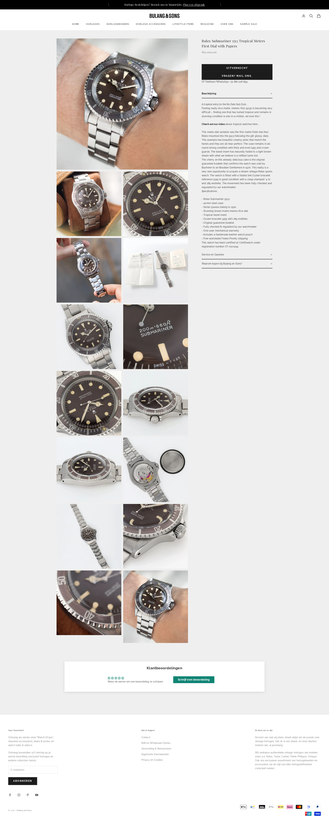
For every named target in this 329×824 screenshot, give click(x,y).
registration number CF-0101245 (220, 246)
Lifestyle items (183, 24)
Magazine (207, 24)
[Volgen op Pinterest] (27, 795)
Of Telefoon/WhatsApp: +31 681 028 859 (224, 81)
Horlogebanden (118, 24)
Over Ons (227, 24)
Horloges (93, 24)
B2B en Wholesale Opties (155, 743)
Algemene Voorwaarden (155, 754)
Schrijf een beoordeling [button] (194, 679)
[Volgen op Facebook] (10, 795)
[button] (237, 93)
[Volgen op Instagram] (19, 795)
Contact (145, 737)
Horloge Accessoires (151, 24)
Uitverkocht (237, 68)
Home (75, 24)
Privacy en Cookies (152, 760)
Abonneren (22, 781)
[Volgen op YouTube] (36, 795)
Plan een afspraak (194, 4)
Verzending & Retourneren (156, 748)
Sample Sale (248, 24)
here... (256, 124)
